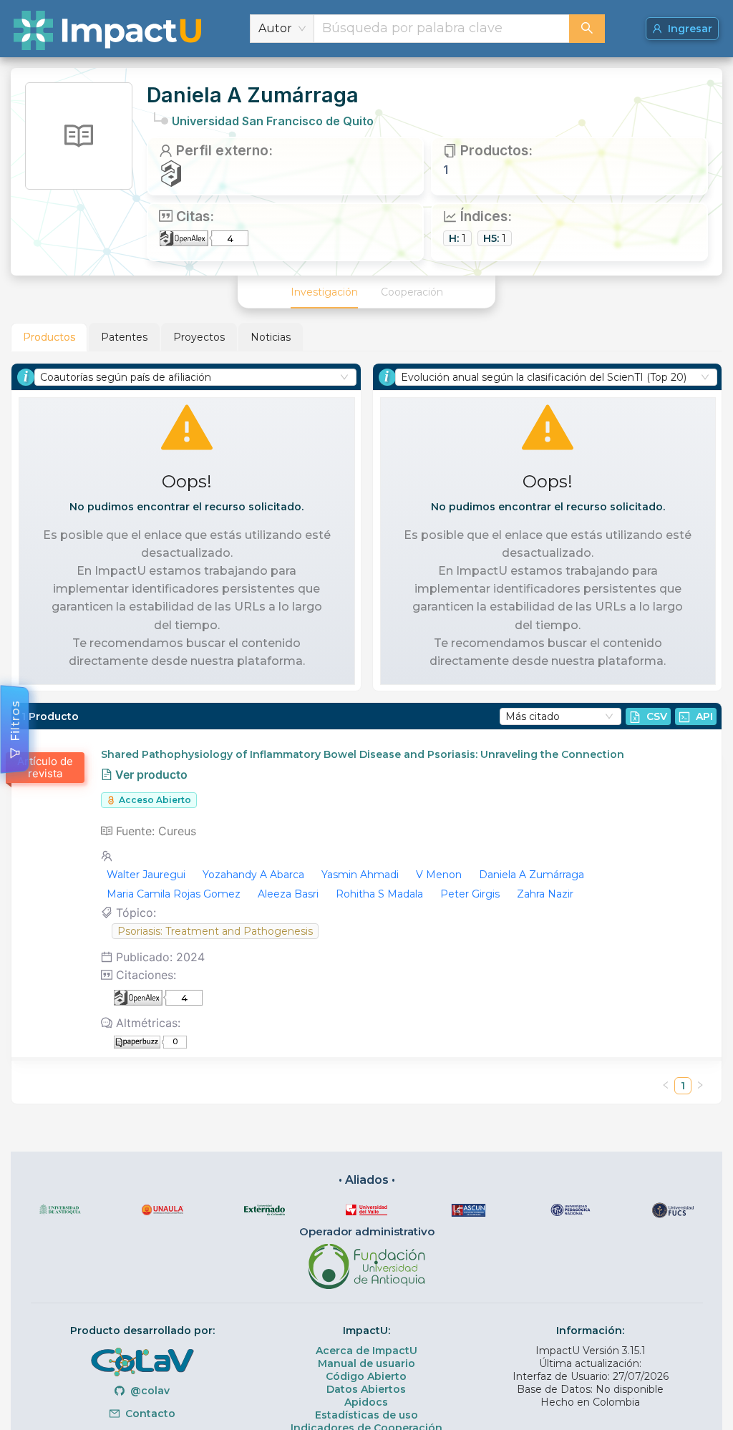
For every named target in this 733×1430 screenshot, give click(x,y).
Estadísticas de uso (366, 1415)
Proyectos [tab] (199, 337)
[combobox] (442, 28)
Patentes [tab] (124, 337)
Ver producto (150, 774)
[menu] (366, 292)
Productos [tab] (49, 337)
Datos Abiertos (366, 1389)
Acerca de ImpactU (366, 1350)
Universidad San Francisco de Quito (273, 121)
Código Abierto (366, 1376)
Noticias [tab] (271, 337)
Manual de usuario (366, 1363)
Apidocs (366, 1402)
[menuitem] (324, 292)
